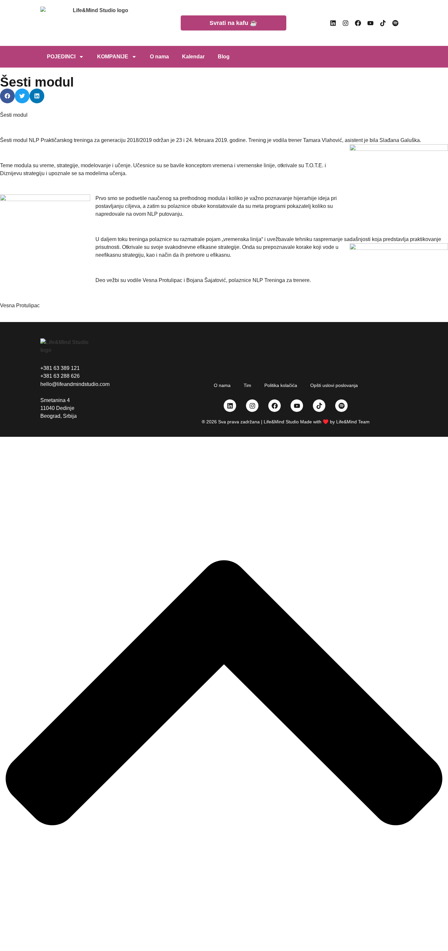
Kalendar (193, 56)
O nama (159, 56)
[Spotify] (395, 23)
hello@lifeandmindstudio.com (75, 384)
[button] (7, 96)
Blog (224, 56)
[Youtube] (370, 23)
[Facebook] (358, 23)
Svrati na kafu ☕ (233, 23)
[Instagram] (345, 23)
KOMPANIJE (112, 56)
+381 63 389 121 (60, 368)
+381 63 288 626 (60, 376)
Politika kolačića (280, 385)
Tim (247, 385)
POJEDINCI (61, 56)
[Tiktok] (383, 23)
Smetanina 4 (55, 400)
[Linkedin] (333, 23)
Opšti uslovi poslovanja (334, 385)
